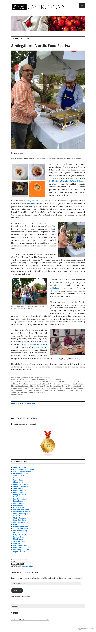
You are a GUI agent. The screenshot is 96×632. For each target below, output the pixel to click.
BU (44, 382)
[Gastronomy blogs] (48, 443)
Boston (25, 382)
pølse (20, 388)
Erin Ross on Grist (20, 499)
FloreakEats (18, 505)
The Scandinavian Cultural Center (68, 181)
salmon (45, 388)
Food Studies (55, 384)
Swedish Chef (16, 390)
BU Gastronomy (52, 382)
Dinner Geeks (18, 493)
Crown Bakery (24, 384)
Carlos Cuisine (18, 480)
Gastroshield (18, 516)
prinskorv (31, 203)
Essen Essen (18, 501)
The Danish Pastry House (42, 390)
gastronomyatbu (43, 378)
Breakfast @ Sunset (20, 474)
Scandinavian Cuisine (68, 388)
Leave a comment (18, 394)
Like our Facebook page (23, 403)
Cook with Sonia (19, 488)
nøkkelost (54, 288)
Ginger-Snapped (19, 518)
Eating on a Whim (20, 495)
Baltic (19, 382)
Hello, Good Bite (19, 524)
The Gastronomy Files (21, 514)
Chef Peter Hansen (66, 382)
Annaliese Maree (19, 467)
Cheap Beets (18, 482)
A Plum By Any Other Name (23, 469)
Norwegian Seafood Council (33, 344)
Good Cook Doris (19, 520)
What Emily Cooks (20, 545)
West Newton (41, 392)
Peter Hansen (28, 388)
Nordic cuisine (55, 386)
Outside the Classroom (52, 380)
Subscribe (17, 590)
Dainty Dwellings (19, 491)
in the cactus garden (21, 529)
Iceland (74, 384)
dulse (45, 246)
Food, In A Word (19, 507)
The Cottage (27, 390)
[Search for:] (48, 606)
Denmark (33, 384)
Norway (64, 386)
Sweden (80, 388)
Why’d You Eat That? (21, 548)
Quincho (16, 543)
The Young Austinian (21, 550)
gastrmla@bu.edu (28, 566)
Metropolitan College (19, 386)
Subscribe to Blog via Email (25, 572)
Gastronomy (65, 384)
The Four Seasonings (21, 510)
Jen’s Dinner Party (20, 531)
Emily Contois (18, 497)
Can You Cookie (19, 478)
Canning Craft (18, 476)
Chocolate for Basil (20, 484)
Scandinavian (54, 388)
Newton (40, 386)
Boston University (35, 382)
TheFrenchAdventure (21, 512)
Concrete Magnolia (20, 486)
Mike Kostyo (18, 539)
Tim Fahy (31, 392)
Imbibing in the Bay (20, 526)
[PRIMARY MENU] (82, 5)
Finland (46, 384)
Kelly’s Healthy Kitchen (22, 535)
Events (21, 380)
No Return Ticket (19, 541)
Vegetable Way (19, 552)
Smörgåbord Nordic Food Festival (41, 45)
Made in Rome (18, 537)
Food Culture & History (34, 380)
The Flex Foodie (19, 503)
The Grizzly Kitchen (20, 522)
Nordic (46, 386)
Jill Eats (16, 533)
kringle (80, 384)
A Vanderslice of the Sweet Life (25, 472)
